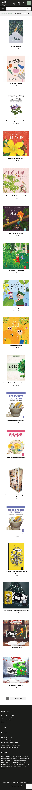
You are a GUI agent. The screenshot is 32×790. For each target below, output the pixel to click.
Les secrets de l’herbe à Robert (16, 195)
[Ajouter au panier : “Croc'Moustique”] (13, 43)
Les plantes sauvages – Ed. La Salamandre (16, 121)
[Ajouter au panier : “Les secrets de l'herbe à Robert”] (13, 193)
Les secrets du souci (16, 345)
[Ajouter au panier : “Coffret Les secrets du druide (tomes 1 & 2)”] (13, 492)
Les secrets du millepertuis (16, 158)
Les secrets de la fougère (16, 270)
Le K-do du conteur (16, 647)
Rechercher (28, 9)
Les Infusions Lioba (7, 737)
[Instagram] (4, 727)
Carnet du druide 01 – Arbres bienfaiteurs (16, 382)
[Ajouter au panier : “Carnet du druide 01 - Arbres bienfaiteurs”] (13, 380)
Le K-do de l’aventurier (16, 685)
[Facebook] (1, 727)
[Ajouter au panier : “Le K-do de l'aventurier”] (13, 682)
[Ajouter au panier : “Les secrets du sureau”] (13, 230)
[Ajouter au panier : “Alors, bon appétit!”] (13, 80)
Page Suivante (19, 698)
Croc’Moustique (16, 46)
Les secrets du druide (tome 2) (16, 457)
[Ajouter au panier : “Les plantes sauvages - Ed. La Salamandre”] (13, 118)
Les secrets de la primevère (16, 308)
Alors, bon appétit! (16, 83)
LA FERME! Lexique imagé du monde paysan (16, 572)
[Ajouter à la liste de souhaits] (17, 43)
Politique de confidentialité (9, 747)
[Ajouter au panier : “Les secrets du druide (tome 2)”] (13, 454)
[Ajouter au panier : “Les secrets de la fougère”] (13, 267)
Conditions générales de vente (10, 745)
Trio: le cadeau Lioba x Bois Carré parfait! (16, 610)
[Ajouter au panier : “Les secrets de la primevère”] (13, 305)
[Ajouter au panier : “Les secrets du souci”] (13, 342)
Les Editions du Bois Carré (9, 742)
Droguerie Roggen (7, 740)
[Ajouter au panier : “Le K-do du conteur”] (13, 644)
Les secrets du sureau (16, 233)
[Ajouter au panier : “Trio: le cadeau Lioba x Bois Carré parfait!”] (13, 607)
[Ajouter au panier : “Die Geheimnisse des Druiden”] (13, 531)
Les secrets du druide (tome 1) (16, 420)
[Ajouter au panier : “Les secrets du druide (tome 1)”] (13, 417)
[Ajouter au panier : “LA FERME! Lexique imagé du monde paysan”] (13, 568)
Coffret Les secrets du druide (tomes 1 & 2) (16, 495)
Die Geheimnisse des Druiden (16, 534)
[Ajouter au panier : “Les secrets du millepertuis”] (13, 155)
